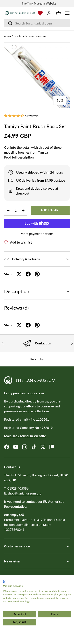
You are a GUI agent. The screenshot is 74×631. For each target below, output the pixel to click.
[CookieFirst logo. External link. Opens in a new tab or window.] (4, 581)
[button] (58, 13)
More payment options (37, 234)
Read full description (19, 157)
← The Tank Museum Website (37, 3)
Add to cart (50, 210)
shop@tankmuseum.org (24, 493)
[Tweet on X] (19, 274)
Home (7, 36)
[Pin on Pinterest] (37, 274)
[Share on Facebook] (28, 274)
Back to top (37, 359)
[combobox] (37, 23)
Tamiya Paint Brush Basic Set (30, 36)
